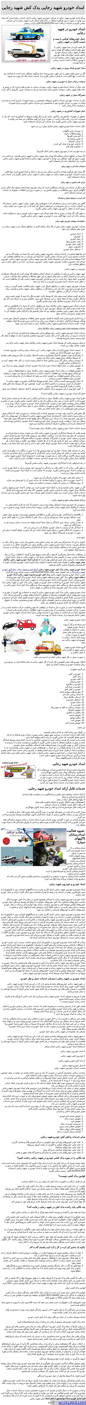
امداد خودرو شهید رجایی (27, 569)
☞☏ (68, 1402)
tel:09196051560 (72, 1402)
